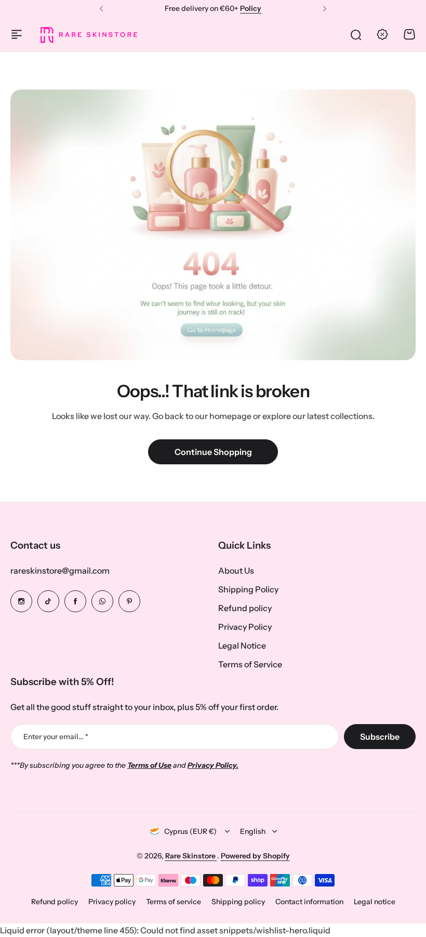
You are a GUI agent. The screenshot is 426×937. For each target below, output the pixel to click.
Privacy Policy (245, 627)
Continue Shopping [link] (213, 452)
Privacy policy (112, 901)
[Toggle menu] (16, 34)
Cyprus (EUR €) (190, 831)
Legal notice (374, 901)
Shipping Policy (248, 589)
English (252, 831)
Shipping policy (238, 901)
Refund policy (245, 608)
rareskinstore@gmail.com (60, 570)
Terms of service (173, 901)
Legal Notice (242, 645)
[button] (101, 9)
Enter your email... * (55, 736)
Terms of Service (250, 664)
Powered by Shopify (255, 855)
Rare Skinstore (191, 855)
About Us (236, 570)
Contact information (309, 901)
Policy (250, 8)
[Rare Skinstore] (88, 34)
